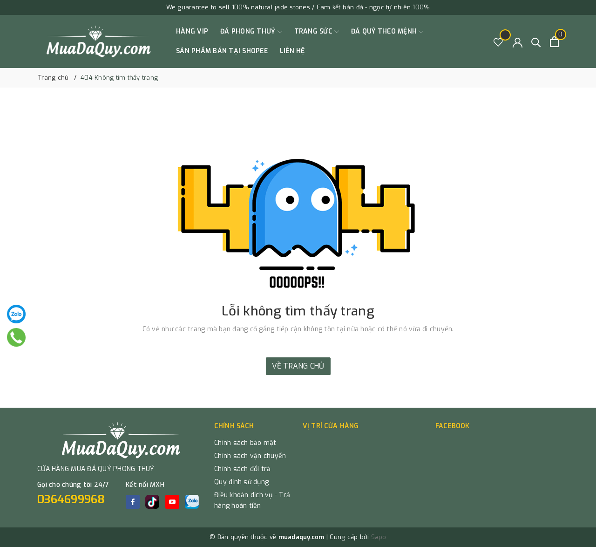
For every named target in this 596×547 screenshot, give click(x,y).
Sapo (378, 537)
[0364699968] (16, 337)
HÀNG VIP (192, 31)
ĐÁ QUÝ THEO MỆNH (385, 31)
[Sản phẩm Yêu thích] (498, 42)
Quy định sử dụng (241, 482)
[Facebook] (133, 502)
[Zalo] (16, 314)
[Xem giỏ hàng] (554, 41)
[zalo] (192, 502)
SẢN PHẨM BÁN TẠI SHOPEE (222, 51)
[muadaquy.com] (99, 41)
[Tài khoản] (517, 42)
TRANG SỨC (314, 31)
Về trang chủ (298, 366)
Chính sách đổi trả (242, 469)
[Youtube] (172, 502)
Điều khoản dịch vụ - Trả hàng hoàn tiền (252, 501)
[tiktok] (152, 502)
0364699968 (71, 499)
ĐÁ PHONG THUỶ (249, 31)
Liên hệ (292, 51)
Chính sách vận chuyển (250, 455)
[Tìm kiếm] (536, 42)
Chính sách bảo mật (245, 442)
